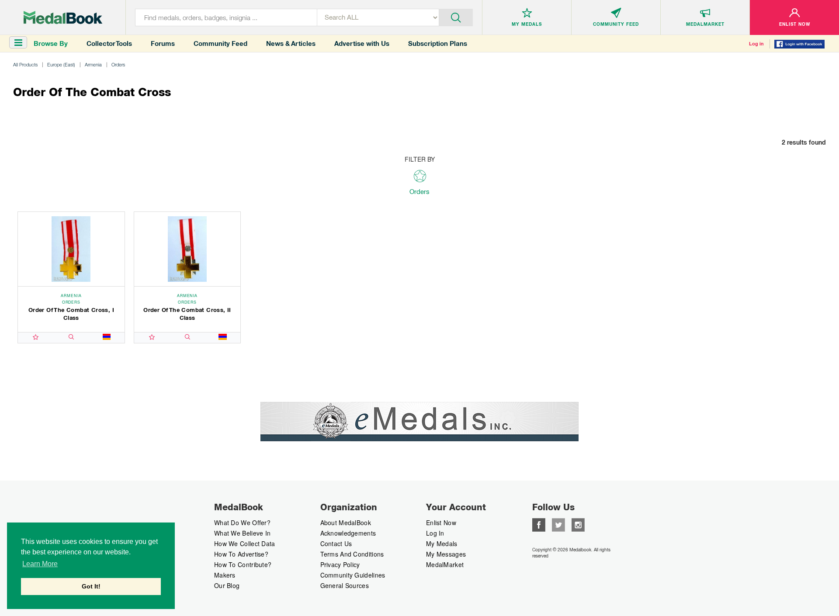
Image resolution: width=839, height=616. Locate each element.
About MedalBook (345, 522)
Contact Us (336, 543)
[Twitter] (558, 523)
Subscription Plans (437, 43)
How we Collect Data (244, 543)
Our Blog (226, 585)
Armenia (93, 64)
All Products (25, 64)
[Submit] (456, 16)
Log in (756, 44)
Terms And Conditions (352, 554)
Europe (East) (61, 64)
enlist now (441, 522)
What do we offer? (242, 522)
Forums (163, 43)
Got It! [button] (91, 586)
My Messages (446, 554)
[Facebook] (538, 523)
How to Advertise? (241, 554)
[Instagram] (578, 523)
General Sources (344, 585)
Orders (118, 64)
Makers (225, 575)
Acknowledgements (348, 533)
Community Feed (220, 43)
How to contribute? (242, 564)
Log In (435, 533)
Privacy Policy (340, 564)
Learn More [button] (40, 564)
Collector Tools (109, 43)
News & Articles (290, 43)
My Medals (442, 543)
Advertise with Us (361, 43)
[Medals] (63, 17)
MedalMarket (445, 564)
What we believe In (242, 533)
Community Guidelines (352, 575)
